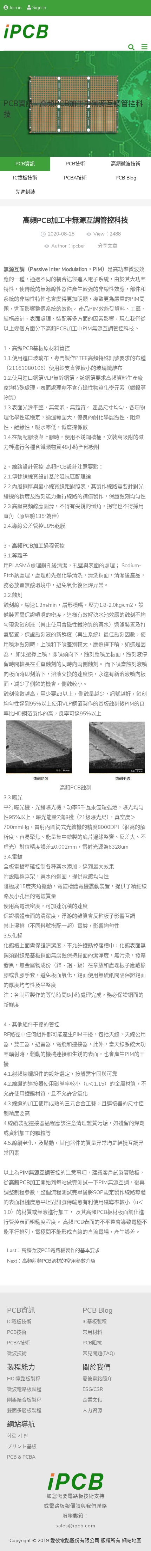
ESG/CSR (93, 1389)
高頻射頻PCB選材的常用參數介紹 (59, 1261)
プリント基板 (22, 1446)
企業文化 (92, 1400)
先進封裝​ (25, 192)
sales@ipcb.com (75, 1525)
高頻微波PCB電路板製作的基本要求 (60, 1250)
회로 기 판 (17, 1436)
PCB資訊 (25, 163)
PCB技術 (75, 163)
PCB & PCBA (21, 1457)
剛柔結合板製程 (24, 1400)
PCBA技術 (75, 178)
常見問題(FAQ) (99, 1353)
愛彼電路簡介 (97, 1378)
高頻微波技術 (125, 163)
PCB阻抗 (92, 1342)
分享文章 (107, 246)
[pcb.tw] (26, 31)
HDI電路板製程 (23, 1378)
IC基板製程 (95, 1321)
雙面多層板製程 (24, 1410)
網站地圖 (132, 1540)
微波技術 (17, 1353)
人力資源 (92, 1410)
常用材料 (92, 1332)
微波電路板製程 (24, 1389)
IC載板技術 (25, 178)
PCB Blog (126, 178)
